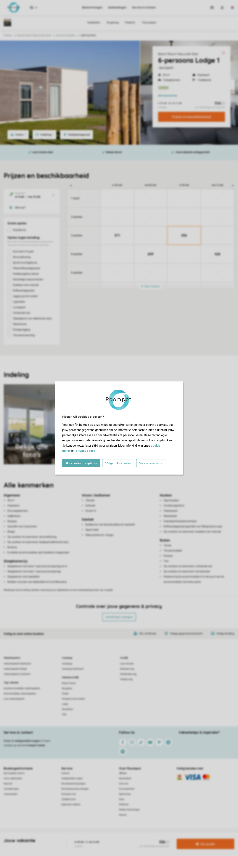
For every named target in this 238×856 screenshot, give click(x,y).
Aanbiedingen (117, 7)
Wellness (124, 804)
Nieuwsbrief (125, 778)
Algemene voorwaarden (83, 838)
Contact (65, 773)
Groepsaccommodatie (73, 699)
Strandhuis (67, 709)
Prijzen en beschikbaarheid (191, 117)
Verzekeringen (11, 789)
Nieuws (123, 815)
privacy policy (85, 451)
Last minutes (127, 663)
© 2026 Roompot (158, 838)
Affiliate (123, 773)
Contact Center (36, 745)
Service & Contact (144, 7)
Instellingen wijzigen (119, 617)
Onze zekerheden (13, 778)
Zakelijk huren (68, 799)
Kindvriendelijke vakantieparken (20, 693)
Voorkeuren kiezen (151, 463)
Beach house (69, 683)
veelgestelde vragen (27, 740)
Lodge (65, 704)
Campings (67, 658)
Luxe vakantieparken (14, 699)
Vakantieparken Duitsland (17, 674)
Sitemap (141, 838)
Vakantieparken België (15, 669)
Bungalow (67, 688)
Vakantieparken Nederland (17, 663)
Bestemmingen (92, 7)
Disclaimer (128, 838)
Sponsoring (125, 794)
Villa (64, 714)
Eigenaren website (70, 804)
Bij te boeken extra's (14, 773)
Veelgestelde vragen (72, 778)
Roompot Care (68, 794)
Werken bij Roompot (129, 809)
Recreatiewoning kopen (73, 783)
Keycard (8, 783)
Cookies (114, 838)
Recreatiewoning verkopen (75, 789)
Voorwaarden (10, 794)
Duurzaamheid (126, 789)
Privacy (103, 838)
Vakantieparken (12, 658)
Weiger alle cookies (118, 463)
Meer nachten (152, 286)
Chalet (65, 693)
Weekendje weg (128, 674)
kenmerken (167, 95)
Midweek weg (127, 669)
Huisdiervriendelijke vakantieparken (22, 688)
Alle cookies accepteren (81, 463)
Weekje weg (126, 679)
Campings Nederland (72, 669)
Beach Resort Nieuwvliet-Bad (178, 54)
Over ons (123, 783)
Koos (121, 799)
